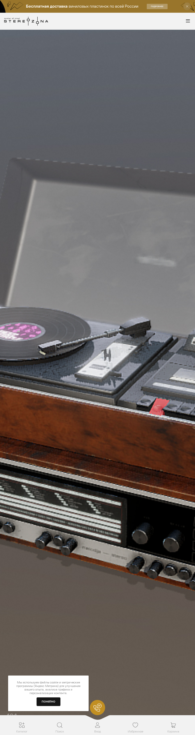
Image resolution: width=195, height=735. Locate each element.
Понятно (48, 701)
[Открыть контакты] (97, 707)
